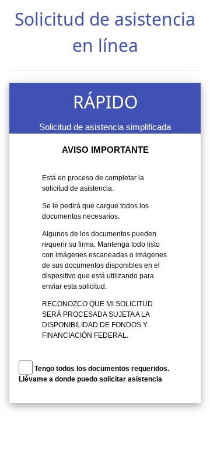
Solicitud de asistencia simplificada (105, 127)
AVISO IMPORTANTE (105, 150)
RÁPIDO (105, 102)
